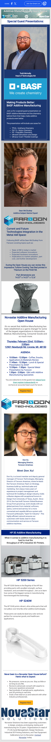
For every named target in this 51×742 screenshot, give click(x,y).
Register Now (25, 391)
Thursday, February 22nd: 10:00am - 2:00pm (25, 343)
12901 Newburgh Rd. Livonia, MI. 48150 (25, 347)
